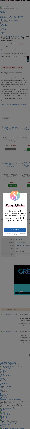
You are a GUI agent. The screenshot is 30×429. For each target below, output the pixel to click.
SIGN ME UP (15, 230)
